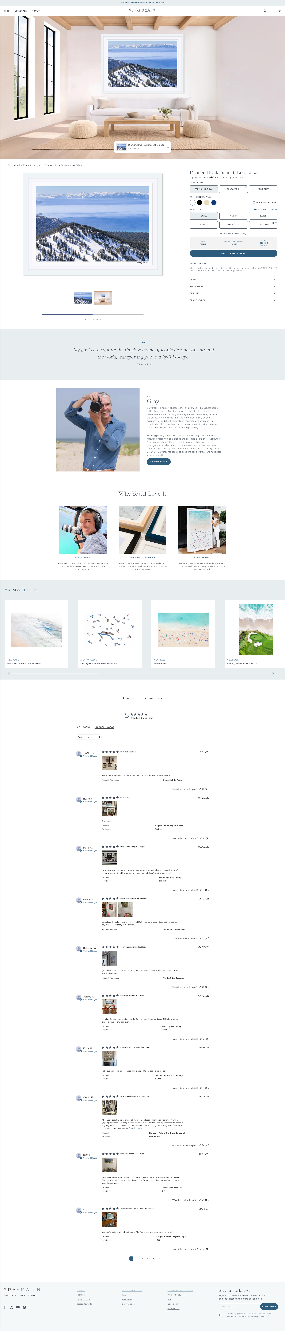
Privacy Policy (174, 1295)
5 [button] (153, 1258)
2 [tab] (118, 314)
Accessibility (174, 1308)
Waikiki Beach (160, 663)
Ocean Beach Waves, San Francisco (24, 663)
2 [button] (136, 1258)
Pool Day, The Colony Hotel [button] (171, 1028)
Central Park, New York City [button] (172, 1189)
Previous (27, 314)
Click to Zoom (94, 319)
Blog (170, 1299)
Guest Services (132, 1290)
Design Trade (128, 1304)
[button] (265, 11)
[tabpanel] (142, 1008)
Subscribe (269, 1306)
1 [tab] (67, 314)
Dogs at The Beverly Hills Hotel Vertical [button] (169, 827)
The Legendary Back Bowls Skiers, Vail (99, 663)
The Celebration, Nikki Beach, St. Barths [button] (170, 1077)
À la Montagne (33, 165)
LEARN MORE (158, 461)
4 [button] (148, 1258)
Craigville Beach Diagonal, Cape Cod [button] (171, 1238)
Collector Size (83, 1299)
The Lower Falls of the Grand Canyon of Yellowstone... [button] (167, 1134)
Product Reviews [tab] (104, 727)
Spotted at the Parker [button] (173, 780)
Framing (81, 1295)
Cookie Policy (174, 1304)
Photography (15, 165)
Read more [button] (135, 1128)
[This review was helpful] (200, 789)
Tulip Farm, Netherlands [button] (174, 929)
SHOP (7, 11)
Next (157, 314)
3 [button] (142, 1258)
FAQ (124, 1295)
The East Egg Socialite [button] (173, 978)
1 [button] (131, 1258)
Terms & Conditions (180, 1290)
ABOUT (36, 11)
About (81, 1290)
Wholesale (127, 1299)
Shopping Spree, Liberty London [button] (170, 879)
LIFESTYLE (21, 11)
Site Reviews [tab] (83, 727)
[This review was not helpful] (206, 789)
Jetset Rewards (84, 1304)
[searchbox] (86, 737)
